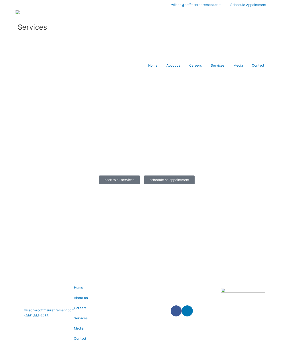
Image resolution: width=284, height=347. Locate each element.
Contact (258, 65)
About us (173, 65)
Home (153, 65)
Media (238, 65)
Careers (195, 65)
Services (218, 65)
